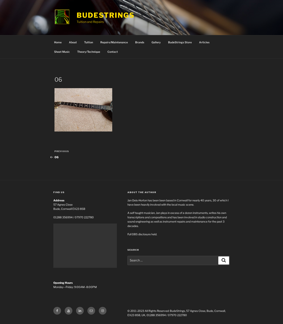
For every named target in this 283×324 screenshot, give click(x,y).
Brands (139, 42)
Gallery (156, 42)
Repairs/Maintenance (114, 42)
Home (58, 42)
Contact (112, 51)
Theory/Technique (88, 51)
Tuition (88, 42)
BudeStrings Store (180, 42)
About (73, 42)
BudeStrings (106, 15)
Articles (204, 42)
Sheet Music (62, 51)
